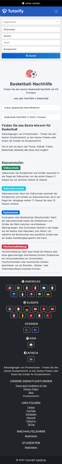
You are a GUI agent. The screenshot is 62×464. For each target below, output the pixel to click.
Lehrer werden (32, 3)
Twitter (31, 407)
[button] (9, 287)
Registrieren (31, 436)
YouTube (31, 410)
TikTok (31, 424)
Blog (31, 392)
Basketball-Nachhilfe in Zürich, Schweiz (25, 117)
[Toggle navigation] (56, 11)
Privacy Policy (31, 389)
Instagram (31, 414)
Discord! (31, 417)
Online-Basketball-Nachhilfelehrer (22, 107)
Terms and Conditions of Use (31, 385)
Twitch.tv (31, 421)
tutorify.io (41, 460)
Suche (32, 55)
